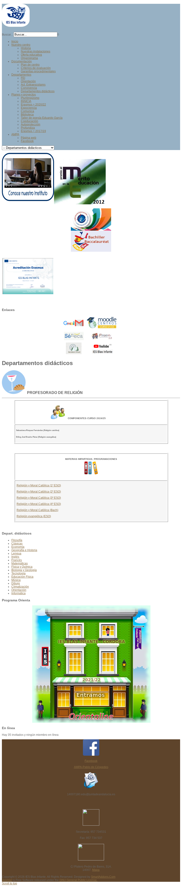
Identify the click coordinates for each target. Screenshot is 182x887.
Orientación (18, 590)
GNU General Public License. (78, 880)
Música (16, 580)
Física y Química (21, 566)
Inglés (15, 556)
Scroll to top (9, 883)
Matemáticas (19, 563)
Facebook (91, 761)
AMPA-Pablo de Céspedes (91, 767)
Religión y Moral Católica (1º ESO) (39, 485)
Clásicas (17, 543)
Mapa (96, 870)
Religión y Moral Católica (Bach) (37, 510)
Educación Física (22, 576)
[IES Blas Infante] (16, 25)
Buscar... (7, 34)
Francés (16, 560)
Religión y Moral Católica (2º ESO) (39, 491)
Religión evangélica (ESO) (34, 516)
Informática (18, 593)
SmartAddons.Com (103, 876)
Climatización (20, 586)
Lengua (16, 553)
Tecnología (18, 573)
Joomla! (7, 880)
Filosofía (16, 540)
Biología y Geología (24, 570)
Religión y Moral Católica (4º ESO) (39, 504)
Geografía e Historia (24, 550)
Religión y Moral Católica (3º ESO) (39, 497)
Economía (17, 547)
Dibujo (15, 583)
